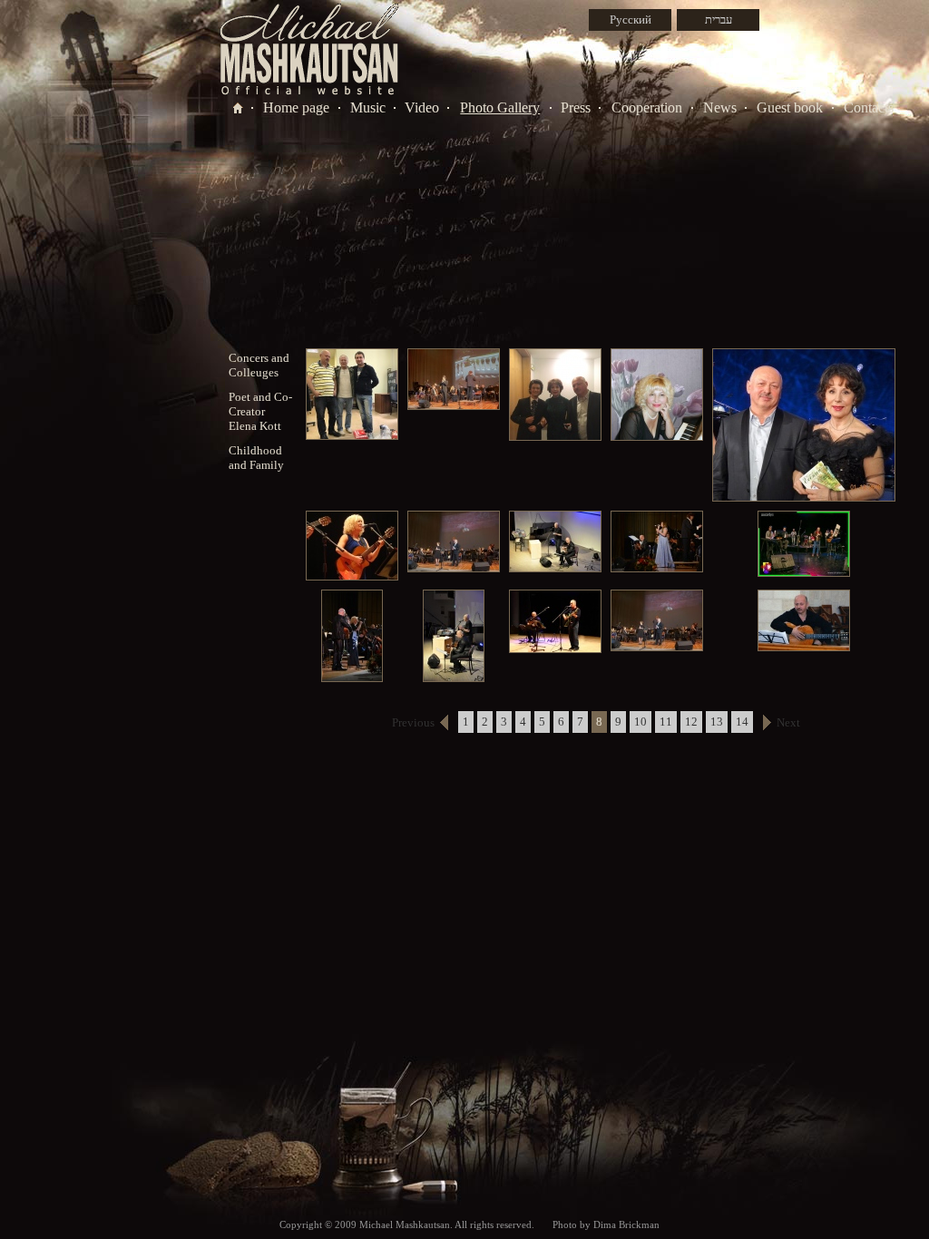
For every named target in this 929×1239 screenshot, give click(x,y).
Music (368, 107)
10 (640, 721)
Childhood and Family (256, 458)
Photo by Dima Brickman (606, 1224)
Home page (296, 107)
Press (576, 107)
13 (716, 721)
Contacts (869, 107)
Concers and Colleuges (259, 365)
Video (422, 107)
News (720, 107)
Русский (630, 19)
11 (666, 721)
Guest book (790, 107)
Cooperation (646, 107)
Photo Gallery (500, 107)
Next (788, 722)
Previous (413, 722)
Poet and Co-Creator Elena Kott (260, 411)
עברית (718, 19)
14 (742, 721)
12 (691, 721)
